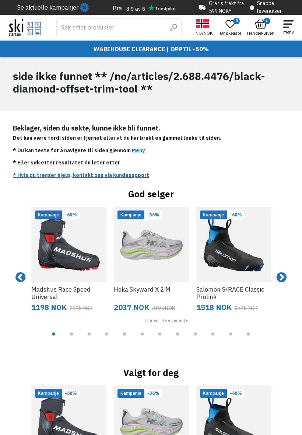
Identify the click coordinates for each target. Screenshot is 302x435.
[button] (205, 27)
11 (230, 339)
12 (248, 339)
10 (213, 339)
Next (281, 277)
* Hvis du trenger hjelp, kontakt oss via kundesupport (81, 175)
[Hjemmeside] (25, 27)
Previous (21, 277)
